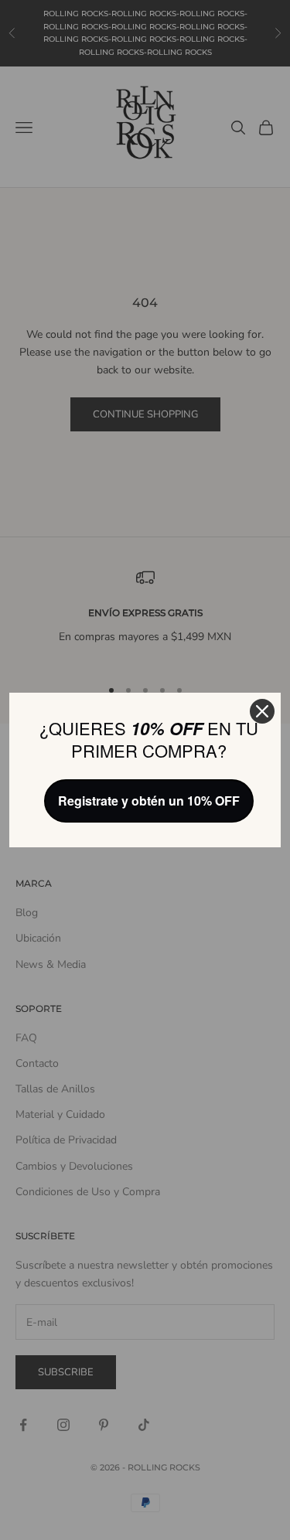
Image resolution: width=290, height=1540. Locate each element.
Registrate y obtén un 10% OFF (149, 800)
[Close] (262, 711)
